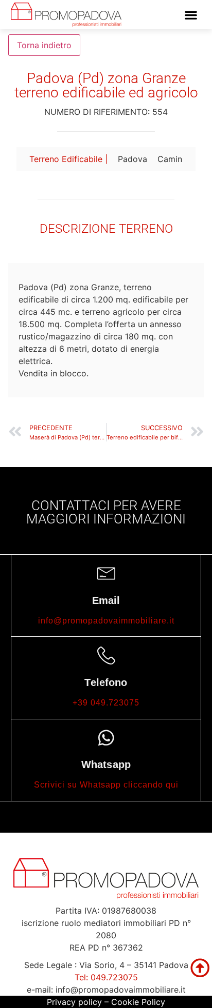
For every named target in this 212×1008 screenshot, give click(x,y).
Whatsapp (106, 764)
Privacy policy (74, 1002)
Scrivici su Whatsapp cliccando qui (106, 784)
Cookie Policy (138, 1002)
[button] (191, 15)
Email (106, 600)
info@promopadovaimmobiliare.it (106, 620)
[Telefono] (106, 655)
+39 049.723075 (106, 702)
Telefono (105, 682)
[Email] (106, 573)
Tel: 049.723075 (106, 977)
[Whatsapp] (106, 738)
